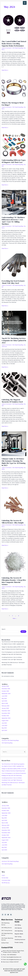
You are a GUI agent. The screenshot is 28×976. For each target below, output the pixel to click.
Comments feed (6, 880)
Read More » (5, 70)
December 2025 (6, 688)
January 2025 (5, 708)
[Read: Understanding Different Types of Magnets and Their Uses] (14, 145)
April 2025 (4, 701)
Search (3, 629)
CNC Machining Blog (17, 48)
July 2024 (4, 723)
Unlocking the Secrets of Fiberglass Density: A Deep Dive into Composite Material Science (14, 581)
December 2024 (6, 710)
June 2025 (4, 696)
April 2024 (4, 730)
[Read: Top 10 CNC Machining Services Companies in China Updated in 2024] (14, 323)
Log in (3, 875)
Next (15, 618)
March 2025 (5, 703)
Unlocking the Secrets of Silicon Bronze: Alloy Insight (13, 521)
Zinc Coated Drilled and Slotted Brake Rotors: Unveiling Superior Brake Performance (14, 43)
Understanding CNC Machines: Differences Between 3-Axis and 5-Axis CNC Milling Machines (13, 220)
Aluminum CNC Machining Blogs (10, 740)
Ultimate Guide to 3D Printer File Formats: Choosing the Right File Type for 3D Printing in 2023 (13, 462)
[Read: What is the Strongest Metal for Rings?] (14, 87)
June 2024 (4, 725)
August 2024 (5, 720)
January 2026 (5, 686)
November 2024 (6, 713)
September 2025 (6, 693)
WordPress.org (5, 882)
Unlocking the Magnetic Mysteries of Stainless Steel (12, 400)
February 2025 (5, 705)
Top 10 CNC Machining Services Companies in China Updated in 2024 (14, 340)
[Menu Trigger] (25, 3)
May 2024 (4, 728)
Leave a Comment (6, 48)
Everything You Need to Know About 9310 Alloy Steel (13, 282)
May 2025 (4, 698)
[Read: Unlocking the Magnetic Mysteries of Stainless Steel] (14, 384)
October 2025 (5, 691)
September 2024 (6, 718)
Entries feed (5, 877)
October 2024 (5, 715)
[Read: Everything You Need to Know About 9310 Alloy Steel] (14, 265)
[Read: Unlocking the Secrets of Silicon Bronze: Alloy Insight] (14, 505)
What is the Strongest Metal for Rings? (12, 104)
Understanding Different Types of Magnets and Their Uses (14, 161)
